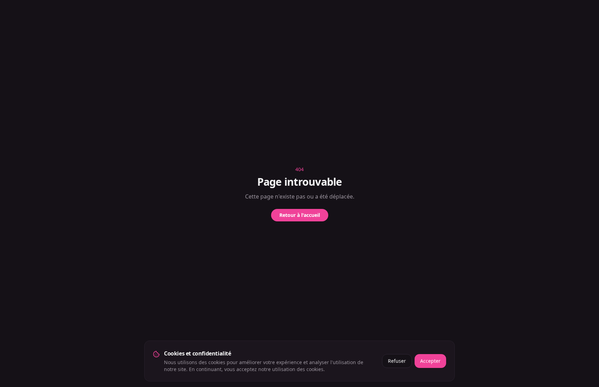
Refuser (397, 361)
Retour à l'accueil (299, 215)
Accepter (430, 361)
